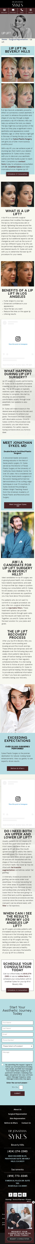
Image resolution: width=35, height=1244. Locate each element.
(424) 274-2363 (17, 1151)
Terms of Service (18, 1199)
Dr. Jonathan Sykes (13, 167)
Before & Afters (11, 1123)
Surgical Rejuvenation (18, 40)
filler (4, 906)
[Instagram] (15, 1195)
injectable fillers (15, 608)
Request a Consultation (19, 1239)
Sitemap (8, 1199)
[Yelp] (24, 1195)
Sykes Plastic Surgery (22, 139)
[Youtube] (20, 1195)
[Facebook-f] (10, 1195)
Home (4, 40)
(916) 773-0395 (17, 1176)
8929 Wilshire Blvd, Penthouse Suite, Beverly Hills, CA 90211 (17, 1158)
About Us (17, 1109)
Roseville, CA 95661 (17, 1186)
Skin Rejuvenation (17, 1118)
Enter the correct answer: (17, 1083)
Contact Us (26, 1123)
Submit (17, 1093)
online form (23, 976)
